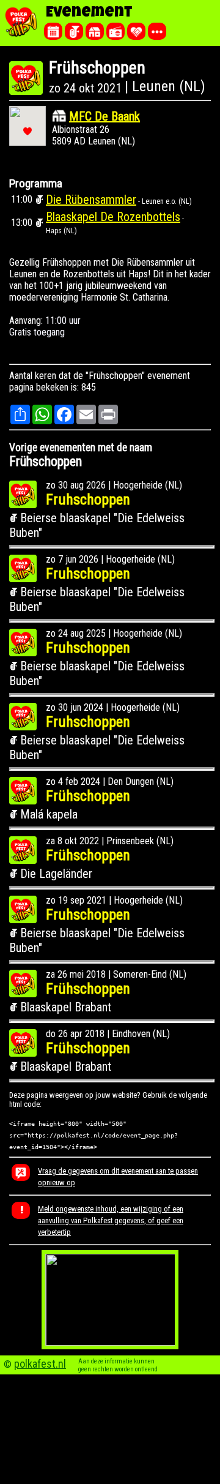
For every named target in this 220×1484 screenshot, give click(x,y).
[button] (27, 131)
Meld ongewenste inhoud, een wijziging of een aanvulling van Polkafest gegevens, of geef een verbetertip (110, 1220)
